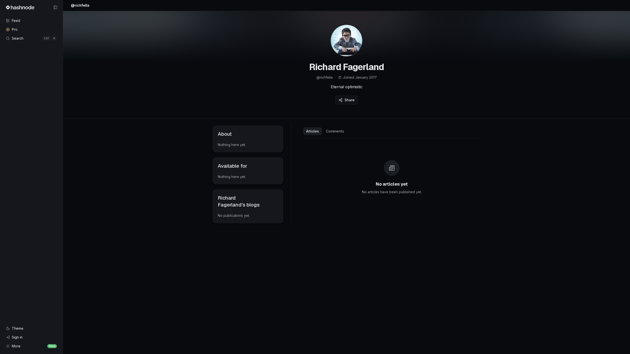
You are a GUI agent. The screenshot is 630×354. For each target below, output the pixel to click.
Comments (335, 131)
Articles (312, 131)
